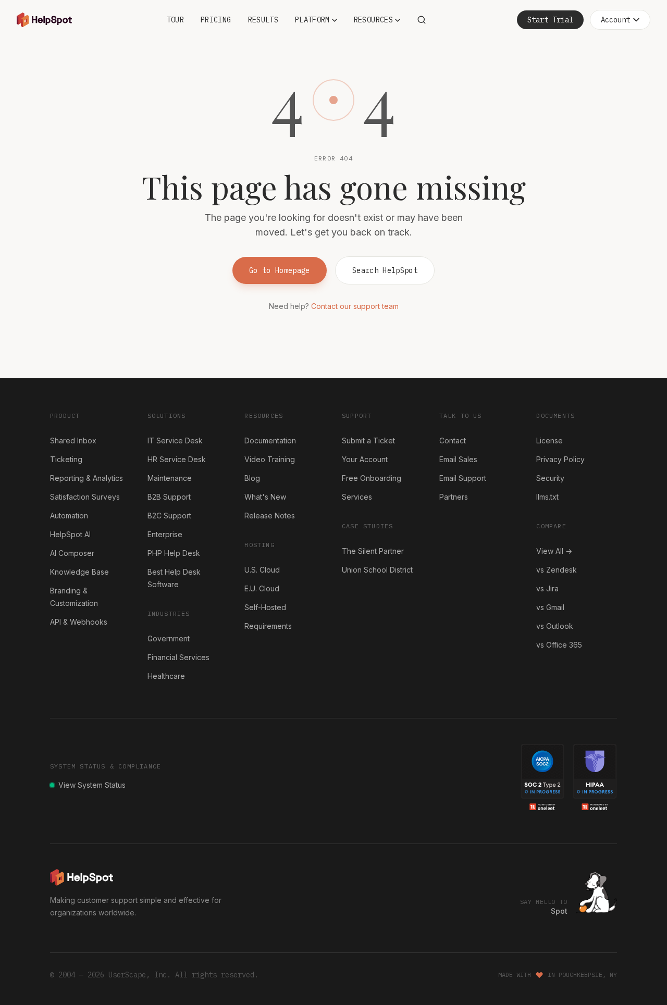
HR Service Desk (176, 459)
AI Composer (72, 553)
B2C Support (169, 515)
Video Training (269, 459)
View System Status (92, 784)
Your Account (365, 459)
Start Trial (550, 19)
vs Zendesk (556, 569)
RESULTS (263, 19)
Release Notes (269, 515)
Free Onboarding (371, 478)
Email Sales (458, 459)
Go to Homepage (279, 270)
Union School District (377, 569)
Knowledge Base (79, 571)
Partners (453, 496)
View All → (554, 551)
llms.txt (547, 496)
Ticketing (66, 459)
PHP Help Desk (173, 553)
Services (357, 496)
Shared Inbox (73, 440)
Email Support (462, 478)
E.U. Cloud (261, 588)
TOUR (175, 19)
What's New (265, 496)
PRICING (216, 19)
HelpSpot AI (70, 534)
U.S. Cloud (262, 569)
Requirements (268, 626)
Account (615, 19)
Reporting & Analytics (86, 478)
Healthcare (166, 676)
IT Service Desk (175, 440)
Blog (252, 478)
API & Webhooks (78, 621)
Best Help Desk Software (174, 578)
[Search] (421, 19)
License (549, 440)
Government (168, 638)
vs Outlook (554, 626)
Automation (69, 515)
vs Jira (547, 588)
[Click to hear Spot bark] (596, 892)
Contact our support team (355, 306)
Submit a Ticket (368, 440)
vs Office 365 (559, 644)
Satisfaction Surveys (85, 496)
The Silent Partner (373, 551)
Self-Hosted (265, 607)
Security (550, 478)
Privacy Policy (560, 459)
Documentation (270, 440)
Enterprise (164, 534)
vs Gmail (550, 607)
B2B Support (169, 496)
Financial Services (178, 657)
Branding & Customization (74, 596)
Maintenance (169, 478)
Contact (452, 440)
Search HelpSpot (384, 270)
